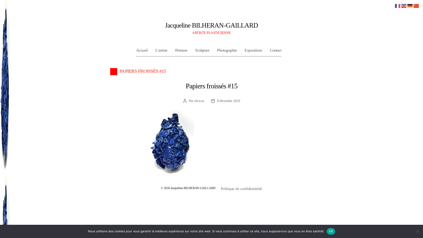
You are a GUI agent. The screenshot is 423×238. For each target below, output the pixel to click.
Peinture (181, 50)
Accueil (142, 50)
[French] (398, 5)
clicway (199, 101)
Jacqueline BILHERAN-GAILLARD (211, 25)
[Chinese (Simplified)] (416, 5)
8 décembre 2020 (228, 101)
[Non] (417, 231)
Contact (276, 50)
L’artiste (161, 50)
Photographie (227, 50)
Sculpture (202, 50)
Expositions (253, 50)
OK (331, 231)
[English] (404, 5)
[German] (410, 5)
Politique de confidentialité (241, 188)
